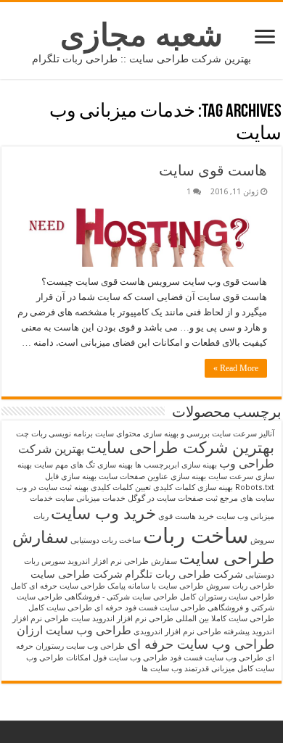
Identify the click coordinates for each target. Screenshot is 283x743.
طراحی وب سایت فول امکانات (117, 658)
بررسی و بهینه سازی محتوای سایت (152, 434)
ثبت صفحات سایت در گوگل (173, 498)
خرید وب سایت (103, 513)
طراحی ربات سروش (240, 586)
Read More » (235, 368)
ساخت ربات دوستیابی (105, 540)
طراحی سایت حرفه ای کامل (58, 586)
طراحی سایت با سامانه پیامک (155, 586)
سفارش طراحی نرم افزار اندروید (122, 561)
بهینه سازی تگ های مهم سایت (83, 465)
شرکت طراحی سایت (76, 574)
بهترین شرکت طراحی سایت (180, 448)
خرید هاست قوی (186, 516)
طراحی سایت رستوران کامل (227, 597)
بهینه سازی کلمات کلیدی (193, 487)
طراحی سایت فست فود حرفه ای (149, 608)
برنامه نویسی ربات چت (54, 434)
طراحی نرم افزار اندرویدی (177, 631)
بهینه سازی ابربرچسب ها (176, 465)
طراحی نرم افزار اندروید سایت (122, 618)
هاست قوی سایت (213, 170)
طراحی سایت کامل (60, 608)
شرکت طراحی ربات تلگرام (184, 574)
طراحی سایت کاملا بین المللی (225, 618)
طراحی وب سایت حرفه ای (200, 644)
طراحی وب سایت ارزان (74, 630)
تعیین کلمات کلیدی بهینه (112, 487)
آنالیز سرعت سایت (243, 434)
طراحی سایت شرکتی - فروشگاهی (121, 597)
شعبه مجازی (141, 34)
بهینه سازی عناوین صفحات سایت (152, 476)
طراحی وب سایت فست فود (216, 658)
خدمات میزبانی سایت (90, 498)
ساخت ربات (195, 535)
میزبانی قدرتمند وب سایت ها (188, 668)
